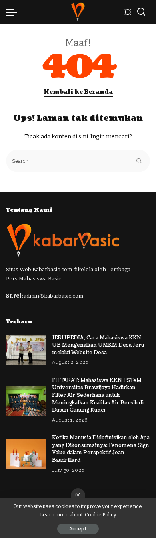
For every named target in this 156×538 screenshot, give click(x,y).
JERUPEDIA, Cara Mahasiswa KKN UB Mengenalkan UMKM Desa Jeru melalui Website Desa (98, 345)
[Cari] (141, 12)
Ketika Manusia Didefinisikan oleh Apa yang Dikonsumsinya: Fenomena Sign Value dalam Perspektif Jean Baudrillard (101, 449)
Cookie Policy (100, 515)
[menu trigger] (13, 12)
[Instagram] (78, 495)
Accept (78, 529)
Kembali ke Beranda (78, 92)
